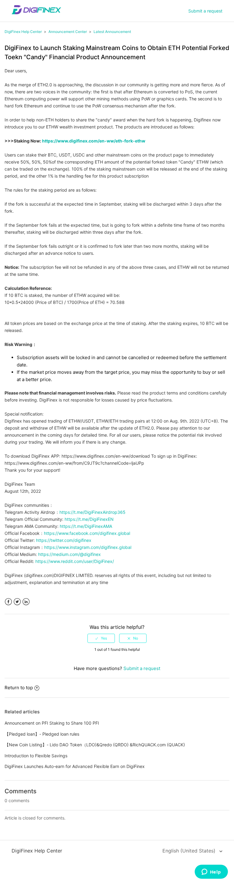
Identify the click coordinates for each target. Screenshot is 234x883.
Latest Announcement (112, 31)
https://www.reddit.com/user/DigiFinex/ (74, 561)
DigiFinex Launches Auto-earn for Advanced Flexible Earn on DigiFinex (75, 766)
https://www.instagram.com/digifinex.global (87, 547)
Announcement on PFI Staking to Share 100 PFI (52, 723)
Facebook (8, 602)
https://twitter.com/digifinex (63, 540)
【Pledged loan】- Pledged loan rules (42, 734)
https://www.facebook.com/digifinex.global (87, 533)
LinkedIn (26, 602)
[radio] (101, 638)
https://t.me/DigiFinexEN (89, 519)
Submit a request (205, 10)
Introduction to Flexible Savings (36, 755)
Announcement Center (67, 31)
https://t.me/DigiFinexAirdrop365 (92, 512)
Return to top (19, 687)
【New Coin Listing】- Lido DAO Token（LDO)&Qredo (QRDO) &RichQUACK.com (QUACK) (95, 744)
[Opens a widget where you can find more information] (211, 872)
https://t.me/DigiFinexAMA (86, 526)
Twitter (17, 602)
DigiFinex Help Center (23, 31)
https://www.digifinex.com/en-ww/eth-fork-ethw (93, 140)
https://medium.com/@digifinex (69, 554)
